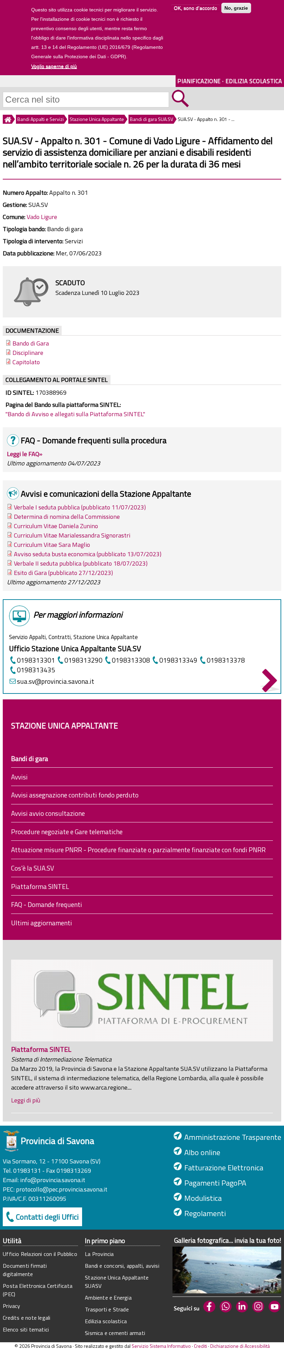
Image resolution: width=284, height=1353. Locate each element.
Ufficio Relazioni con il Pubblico (40, 1254)
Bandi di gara (29, 758)
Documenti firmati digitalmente (25, 1270)
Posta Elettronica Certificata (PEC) (37, 1290)
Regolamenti (205, 1213)
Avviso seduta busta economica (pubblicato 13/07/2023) (87, 554)
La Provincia (99, 1254)
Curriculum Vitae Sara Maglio (52, 544)
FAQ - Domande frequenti (46, 904)
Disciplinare (27, 352)
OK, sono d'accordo (195, 8)
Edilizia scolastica (106, 1321)
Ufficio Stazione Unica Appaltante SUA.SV (75, 648)
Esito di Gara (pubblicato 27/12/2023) (63, 572)
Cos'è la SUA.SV (32, 868)
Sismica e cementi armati (115, 1333)
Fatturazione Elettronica (223, 1167)
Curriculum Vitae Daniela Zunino (56, 526)
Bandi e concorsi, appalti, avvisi (122, 1266)
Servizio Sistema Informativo (161, 1346)
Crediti (200, 1346)
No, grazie (236, 8)
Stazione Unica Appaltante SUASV (117, 1281)
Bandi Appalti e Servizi (40, 119)
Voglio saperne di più (54, 66)
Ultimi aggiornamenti (41, 923)
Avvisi (19, 777)
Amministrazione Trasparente (232, 1137)
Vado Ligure (42, 216)
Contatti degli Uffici (47, 1217)
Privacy (11, 1306)
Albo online (202, 1152)
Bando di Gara (30, 343)
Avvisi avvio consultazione (48, 813)
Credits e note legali (26, 1317)
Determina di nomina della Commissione (67, 516)
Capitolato (26, 362)
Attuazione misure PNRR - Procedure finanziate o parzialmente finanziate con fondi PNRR (138, 850)
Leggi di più (25, 1100)
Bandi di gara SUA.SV (151, 119)
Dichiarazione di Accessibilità (240, 1346)
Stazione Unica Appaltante (97, 119)
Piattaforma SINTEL (40, 886)
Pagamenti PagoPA (215, 1183)
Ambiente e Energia (108, 1297)
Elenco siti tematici (26, 1329)
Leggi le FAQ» (24, 454)
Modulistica (203, 1198)
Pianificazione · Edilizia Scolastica (229, 81)
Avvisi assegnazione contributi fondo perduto (75, 795)
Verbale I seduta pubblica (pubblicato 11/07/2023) (80, 507)
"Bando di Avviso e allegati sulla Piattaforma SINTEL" (75, 414)
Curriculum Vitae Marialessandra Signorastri (72, 535)
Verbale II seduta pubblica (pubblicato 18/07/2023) (81, 563)
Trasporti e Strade (107, 1309)
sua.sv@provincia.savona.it (55, 681)
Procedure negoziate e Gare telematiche (67, 832)
